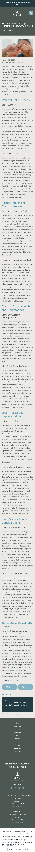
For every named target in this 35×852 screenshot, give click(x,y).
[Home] (17, 13)
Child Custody (14, 680)
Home (17, 723)
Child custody (6, 66)
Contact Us (17, 751)
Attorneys (17, 726)
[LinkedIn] (19, 788)
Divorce (17, 729)
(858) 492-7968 (13, 670)
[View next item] (18, 714)
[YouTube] (23, 788)
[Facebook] (12, 788)
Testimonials (17, 748)
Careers (17, 742)
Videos (17, 738)
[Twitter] (16, 788)
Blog (17, 735)
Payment (17, 745)
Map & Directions (17, 806)
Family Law (17, 732)
